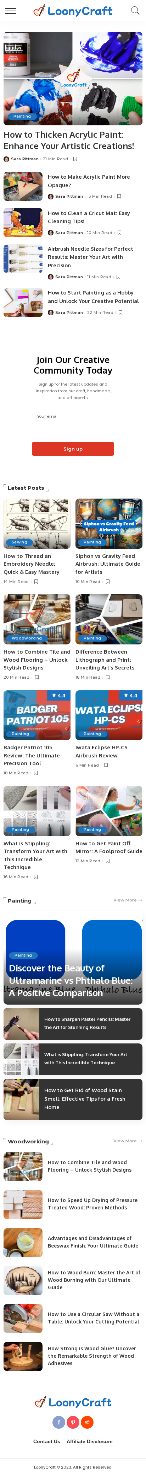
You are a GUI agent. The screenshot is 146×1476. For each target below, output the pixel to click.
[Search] (134, 10)
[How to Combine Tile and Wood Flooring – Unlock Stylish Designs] (37, 619)
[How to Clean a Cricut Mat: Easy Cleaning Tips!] (23, 222)
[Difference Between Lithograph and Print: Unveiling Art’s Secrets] (108, 619)
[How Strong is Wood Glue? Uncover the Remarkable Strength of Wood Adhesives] (23, 1356)
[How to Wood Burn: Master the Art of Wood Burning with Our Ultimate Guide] (23, 1280)
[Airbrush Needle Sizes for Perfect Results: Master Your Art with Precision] (23, 259)
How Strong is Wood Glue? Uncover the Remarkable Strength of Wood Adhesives (92, 1355)
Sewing (19, 542)
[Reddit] (87, 1422)
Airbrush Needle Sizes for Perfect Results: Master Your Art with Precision (90, 257)
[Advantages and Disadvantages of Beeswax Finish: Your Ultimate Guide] (23, 1242)
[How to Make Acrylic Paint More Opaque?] (23, 186)
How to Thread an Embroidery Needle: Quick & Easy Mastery (32, 564)
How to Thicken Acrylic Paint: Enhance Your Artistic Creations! (69, 140)
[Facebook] (58, 1422)
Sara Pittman (25, 159)
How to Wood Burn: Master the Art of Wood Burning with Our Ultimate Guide (94, 1279)
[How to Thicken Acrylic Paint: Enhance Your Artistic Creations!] (73, 78)
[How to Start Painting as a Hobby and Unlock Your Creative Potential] (23, 302)
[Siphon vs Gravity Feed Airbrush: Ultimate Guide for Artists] (108, 524)
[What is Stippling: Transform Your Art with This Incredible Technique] (37, 811)
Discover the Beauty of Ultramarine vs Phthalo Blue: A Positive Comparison (71, 980)
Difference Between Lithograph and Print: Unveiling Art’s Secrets (105, 659)
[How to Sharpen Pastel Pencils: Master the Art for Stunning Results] (21, 1024)
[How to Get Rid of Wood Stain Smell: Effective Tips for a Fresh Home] (21, 1099)
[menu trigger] (12, 10)
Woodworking (27, 638)
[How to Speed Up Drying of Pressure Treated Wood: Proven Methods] (23, 1204)
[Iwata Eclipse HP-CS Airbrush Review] (108, 715)
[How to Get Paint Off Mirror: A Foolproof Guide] (108, 811)
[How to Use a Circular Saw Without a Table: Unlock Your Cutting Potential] (23, 1318)
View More (125, 900)
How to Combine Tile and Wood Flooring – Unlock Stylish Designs (37, 659)
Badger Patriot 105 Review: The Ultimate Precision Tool (32, 755)
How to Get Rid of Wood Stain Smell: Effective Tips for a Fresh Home (84, 1099)
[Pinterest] (73, 1422)
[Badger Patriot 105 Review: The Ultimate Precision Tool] (37, 715)
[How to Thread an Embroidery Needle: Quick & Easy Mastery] (37, 524)
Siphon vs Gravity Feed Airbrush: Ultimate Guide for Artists (107, 564)
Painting (22, 116)
